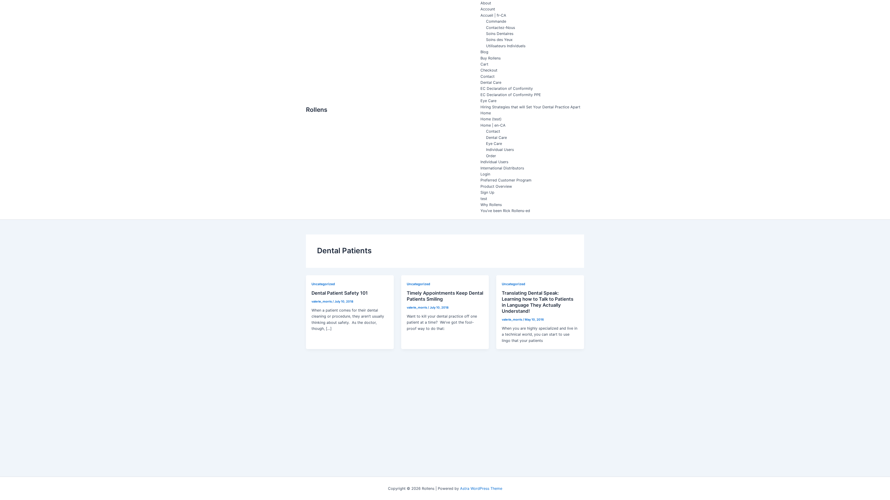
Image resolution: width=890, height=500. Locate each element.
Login (485, 174)
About (485, 3)
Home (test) (491, 119)
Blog (484, 52)
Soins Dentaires (499, 33)
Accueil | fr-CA (493, 15)
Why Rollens (491, 204)
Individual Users (500, 149)
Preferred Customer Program (505, 180)
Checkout (488, 70)
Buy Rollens (490, 58)
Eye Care (488, 100)
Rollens (316, 109)
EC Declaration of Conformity (506, 88)
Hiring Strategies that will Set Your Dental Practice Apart (530, 107)
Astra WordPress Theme (481, 488)
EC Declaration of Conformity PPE (510, 94)
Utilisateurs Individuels (505, 46)
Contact (487, 76)
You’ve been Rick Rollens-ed (505, 210)
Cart (484, 64)
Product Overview (496, 186)
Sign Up (487, 192)
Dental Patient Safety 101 (340, 293)
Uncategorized (323, 284)
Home (485, 113)
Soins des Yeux (499, 39)
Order (491, 155)
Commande (496, 21)
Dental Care (490, 82)
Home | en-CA (492, 125)
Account (487, 9)
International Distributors (502, 168)
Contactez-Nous (500, 27)
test (483, 198)
